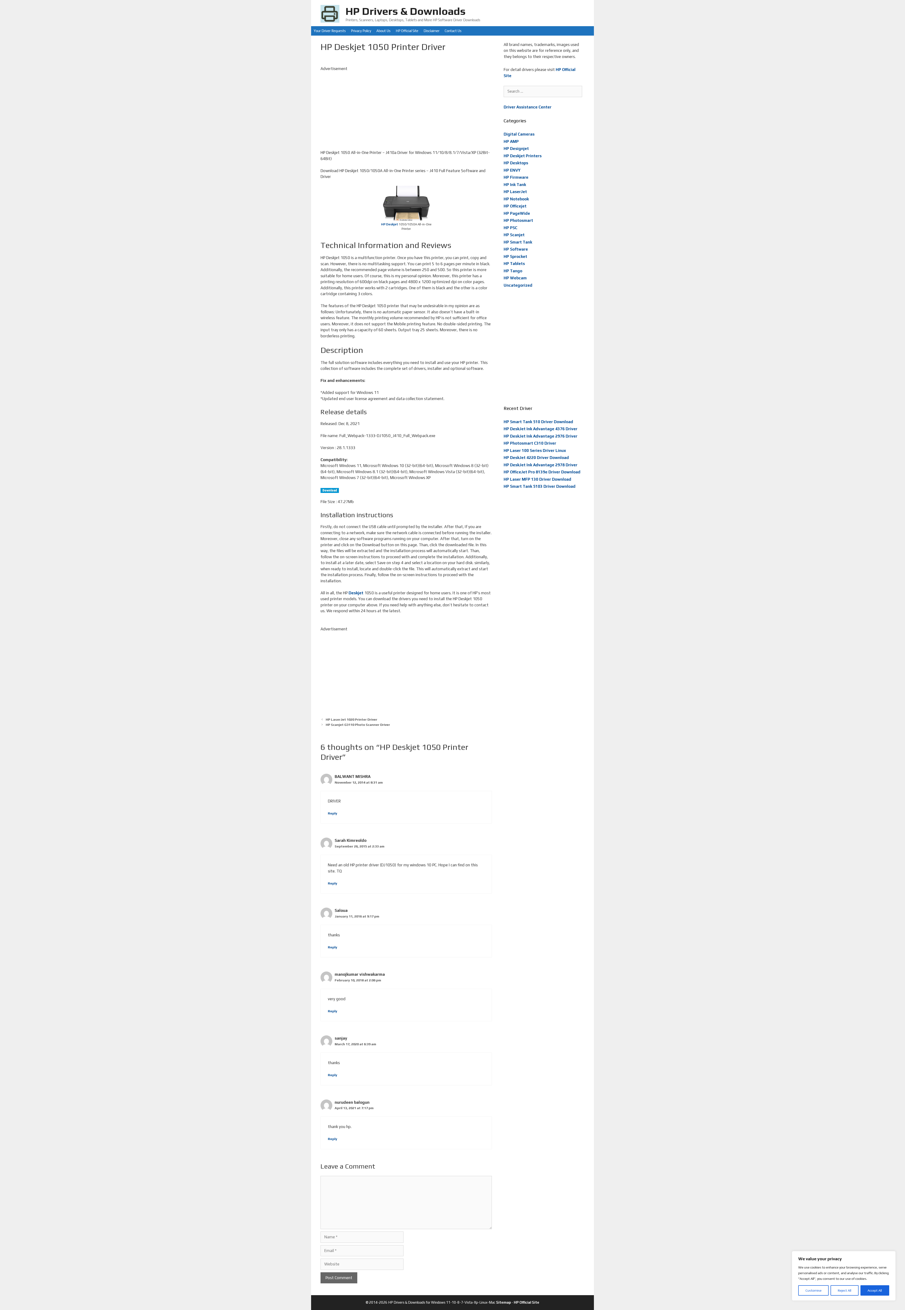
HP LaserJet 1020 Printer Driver (351, 719)
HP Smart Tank (518, 242)
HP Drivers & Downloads (406, 11)
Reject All (844, 1290)
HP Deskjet (389, 224)
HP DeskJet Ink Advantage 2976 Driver (540, 436)
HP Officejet (515, 206)
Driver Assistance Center (527, 107)
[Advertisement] (406, 105)
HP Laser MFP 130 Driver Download (537, 479)
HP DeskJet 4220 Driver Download (536, 457)
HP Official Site (407, 31)
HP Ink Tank (515, 184)
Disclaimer (432, 31)
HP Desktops (516, 163)
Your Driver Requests (330, 31)
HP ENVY (512, 170)
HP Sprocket (515, 256)
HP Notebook (516, 199)
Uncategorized (518, 285)
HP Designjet (516, 148)
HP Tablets (514, 263)
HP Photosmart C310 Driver (530, 443)
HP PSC (510, 227)
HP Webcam (515, 278)
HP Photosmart (518, 220)
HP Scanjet (514, 234)
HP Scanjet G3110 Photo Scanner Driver (358, 725)
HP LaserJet (515, 191)
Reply (332, 813)
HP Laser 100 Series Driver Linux (535, 450)
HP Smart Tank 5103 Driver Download (540, 486)
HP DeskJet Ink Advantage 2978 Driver (540, 465)
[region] (844, 1276)
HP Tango (513, 271)
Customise (814, 1290)
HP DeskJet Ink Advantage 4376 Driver (540, 428)
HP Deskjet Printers (523, 155)
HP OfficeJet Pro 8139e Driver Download (542, 472)
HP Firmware (516, 177)
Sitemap (503, 1302)
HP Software (516, 249)
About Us (383, 31)
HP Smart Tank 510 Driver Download (538, 421)
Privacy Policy (361, 31)
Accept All (875, 1290)
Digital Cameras (519, 134)
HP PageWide (517, 213)
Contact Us (453, 31)
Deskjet (356, 593)
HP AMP (511, 141)
